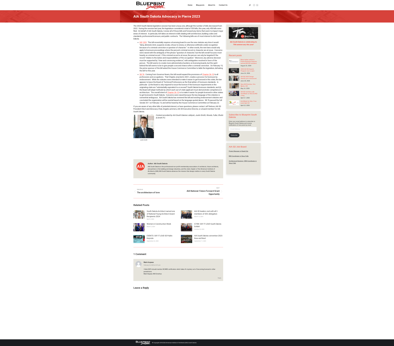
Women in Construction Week (159, 224)
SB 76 (142, 74)
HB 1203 (143, 42)
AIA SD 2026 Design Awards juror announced (249, 77)
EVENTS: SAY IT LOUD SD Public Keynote (159, 237)
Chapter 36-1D (208, 74)
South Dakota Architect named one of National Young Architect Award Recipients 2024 (161, 213)
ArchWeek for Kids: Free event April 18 (249, 102)
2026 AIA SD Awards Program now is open (247, 70)
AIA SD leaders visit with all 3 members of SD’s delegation (205, 212)
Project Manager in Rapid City (238, 151)
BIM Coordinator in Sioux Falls (239, 156)
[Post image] (139, 214)
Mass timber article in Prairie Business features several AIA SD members (249, 61)
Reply (219, 278)
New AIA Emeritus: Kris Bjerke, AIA (248, 85)
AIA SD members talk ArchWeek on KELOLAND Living (249, 93)
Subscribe (234, 135)
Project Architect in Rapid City (238, 168)
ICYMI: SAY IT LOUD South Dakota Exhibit (207, 225)
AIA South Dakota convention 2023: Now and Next (208, 237)
